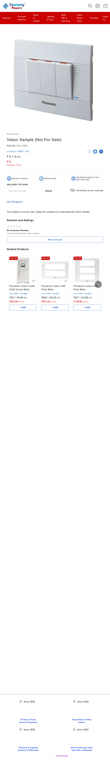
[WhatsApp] (95, 152)
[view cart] (105, 6)
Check (48, 191)
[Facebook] (101, 152)
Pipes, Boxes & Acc (80, 18)
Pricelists (94, 18)
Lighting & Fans (50, 18)
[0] (105, 6)
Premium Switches (22, 18)
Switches (6, 18)
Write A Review (55, 240)
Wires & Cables (36, 18)
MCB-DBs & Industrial (65, 18)
